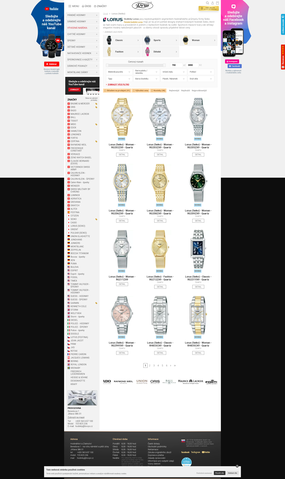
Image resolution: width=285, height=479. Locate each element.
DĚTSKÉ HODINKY (76, 47)
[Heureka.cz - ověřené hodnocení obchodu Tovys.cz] (186, 462)
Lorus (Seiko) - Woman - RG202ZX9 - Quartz (122, 146)
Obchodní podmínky (157, 446)
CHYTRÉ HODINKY (76, 34)
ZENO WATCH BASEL (81, 157)
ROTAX (74, 351)
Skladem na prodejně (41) (118, 91)
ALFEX (74, 209)
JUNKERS (75, 243)
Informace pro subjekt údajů (161, 461)
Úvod (105, 13)
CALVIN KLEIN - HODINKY (78, 174)
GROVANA (75, 202)
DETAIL (122, 155)
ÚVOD (88, 6)
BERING (74, 361)
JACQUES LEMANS (80, 357)
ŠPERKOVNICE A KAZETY (79, 59)
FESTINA (75, 212)
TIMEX (74, 280)
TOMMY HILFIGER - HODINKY (80, 291)
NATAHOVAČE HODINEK (79, 53)
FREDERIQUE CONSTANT (77, 149)
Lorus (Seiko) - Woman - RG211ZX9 (122, 278)
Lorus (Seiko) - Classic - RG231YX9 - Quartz (198, 278)
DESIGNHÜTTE (78, 381)
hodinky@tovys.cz (80, 426)
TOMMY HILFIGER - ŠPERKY (80, 285)
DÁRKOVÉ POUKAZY (77, 66)
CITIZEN (75, 215)
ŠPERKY (71, 40)
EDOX (73, 127)
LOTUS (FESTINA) (79, 337)
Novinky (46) (159, 91)
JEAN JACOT (77, 340)
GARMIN (75, 303)
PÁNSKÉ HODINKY (76, 15)
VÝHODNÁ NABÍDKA (77, 28)
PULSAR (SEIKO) (79, 233)
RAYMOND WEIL (79, 144)
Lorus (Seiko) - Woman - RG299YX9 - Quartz (122, 344)
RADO (73, 110)
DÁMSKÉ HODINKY (76, 21)
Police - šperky (77, 330)
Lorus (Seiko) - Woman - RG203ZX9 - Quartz (160, 146)
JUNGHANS (76, 239)
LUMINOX (75, 195)
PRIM (73, 344)
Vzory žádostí (154, 464)
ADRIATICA (76, 198)
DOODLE (75, 334)
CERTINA (75, 141)
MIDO (73, 124)
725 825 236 (78, 423)
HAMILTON (76, 131)
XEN (73, 260)
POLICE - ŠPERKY (79, 327)
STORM (74, 310)
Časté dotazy (154, 443)
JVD (73, 347)
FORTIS (74, 138)
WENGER (75, 186)
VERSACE (75, 154)
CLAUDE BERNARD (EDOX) (80, 162)
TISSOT (74, 121)
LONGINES (76, 134)
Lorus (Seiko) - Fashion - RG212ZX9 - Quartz (160, 278)
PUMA (74, 263)
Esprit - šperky (77, 274)
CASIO (74, 222)
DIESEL (74, 320)
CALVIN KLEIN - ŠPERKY (82, 179)
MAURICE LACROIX (80, 114)
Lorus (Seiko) (118, 13)
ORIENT (74, 229)
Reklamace (153, 449)
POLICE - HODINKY (80, 323)
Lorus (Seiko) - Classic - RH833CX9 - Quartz (160, 344)
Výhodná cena (141, 91)
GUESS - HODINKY (80, 296)
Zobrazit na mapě (76, 417)
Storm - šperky (77, 316)
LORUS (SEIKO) (78, 226)
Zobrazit (74, 90)
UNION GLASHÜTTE (80, 236)
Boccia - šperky (78, 257)
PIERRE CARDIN (78, 354)
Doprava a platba (156, 455)
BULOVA (74, 267)
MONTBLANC (77, 246)
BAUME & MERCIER (80, 103)
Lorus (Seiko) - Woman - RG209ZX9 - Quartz (198, 212)
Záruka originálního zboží (159, 452)
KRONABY (75, 368)
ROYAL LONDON (78, 364)
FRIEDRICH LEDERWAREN (78, 372)
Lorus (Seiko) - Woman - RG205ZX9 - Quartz (198, 146)
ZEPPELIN (76, 250)
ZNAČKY (102, 6)
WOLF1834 (76, 313)
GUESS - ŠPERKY (79, 299)
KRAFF (74, 384)
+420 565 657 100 (80, 421)
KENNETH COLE (79, 306)
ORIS (73, 107)
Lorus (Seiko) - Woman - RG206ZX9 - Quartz (122, 212)
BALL (73, 117)
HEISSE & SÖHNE (79, 377)
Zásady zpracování (156, 458)
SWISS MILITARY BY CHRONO (80, 190)
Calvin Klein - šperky (80, 182)
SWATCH (75, 205)
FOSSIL (74, 277)
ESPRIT (74, 270)
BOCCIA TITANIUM (80, 253)
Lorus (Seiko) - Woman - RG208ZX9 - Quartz (160, 212)
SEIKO (74, 219)
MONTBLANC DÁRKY (77, 72)
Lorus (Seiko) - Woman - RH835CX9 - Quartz (198, 344)
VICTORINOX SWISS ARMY (80, 168)
